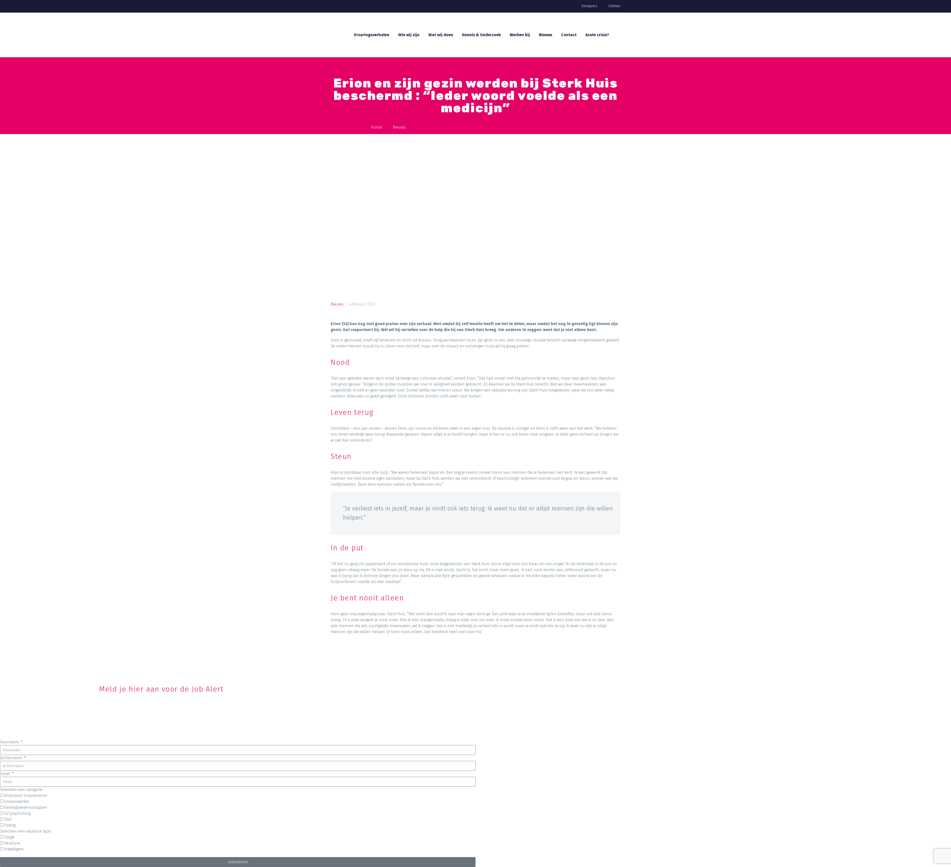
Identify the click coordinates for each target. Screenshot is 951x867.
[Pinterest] (354, 653)
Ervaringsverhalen (371, 34)
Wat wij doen (440, 34)
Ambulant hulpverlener (26, 795)
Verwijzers (589, 6)
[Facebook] (335, 653)
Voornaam (10, 742)
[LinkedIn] (372, 653)
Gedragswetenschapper (25, 807)
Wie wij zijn (409, 34)
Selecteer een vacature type (25, 831)
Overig (9, 825)
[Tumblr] (363, 653)
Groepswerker (16, 801)
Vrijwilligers (14, 849)
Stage (9, 837)
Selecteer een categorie (21, 789)
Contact (569, 34)
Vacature (12, 843)
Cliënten (614, 6)
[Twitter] (344, 653)
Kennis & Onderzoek (481, 34)
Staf (7, 819)
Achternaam (11, 757)
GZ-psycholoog (17, 813)
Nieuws (545, 34)
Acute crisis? (597, 34)
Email (5, 773)
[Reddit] (382, 653)
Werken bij (520, 34)
